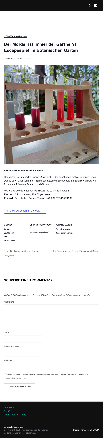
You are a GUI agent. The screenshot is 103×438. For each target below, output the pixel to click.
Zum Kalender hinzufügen (25, 210)
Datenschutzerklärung (15, 414)
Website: (8, 360)
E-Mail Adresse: (12, 346)
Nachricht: (9, 301)
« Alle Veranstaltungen (15, 36)
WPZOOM (94, 430)
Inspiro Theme (79, 430)
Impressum (9, 407)
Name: (7, 332)
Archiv (7, 410)
